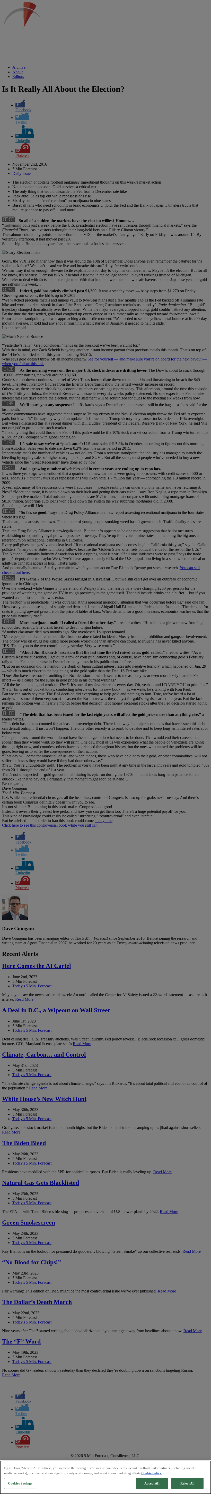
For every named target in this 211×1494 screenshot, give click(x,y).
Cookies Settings (20, 1483)
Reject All (187, 1483)
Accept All (151, 1483)
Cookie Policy (151, 1473)
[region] (105, 1477)
